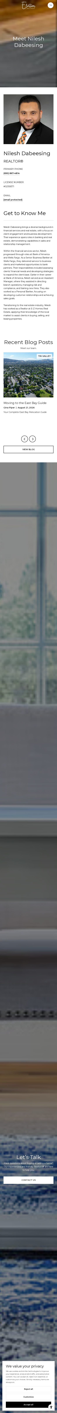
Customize (28, 1397)
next (32, 439)
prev (24, 439)
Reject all (28, 1389)
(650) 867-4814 (12, 173)
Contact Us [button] (28, 1180)
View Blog (28, 449)
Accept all (28, 1405)
